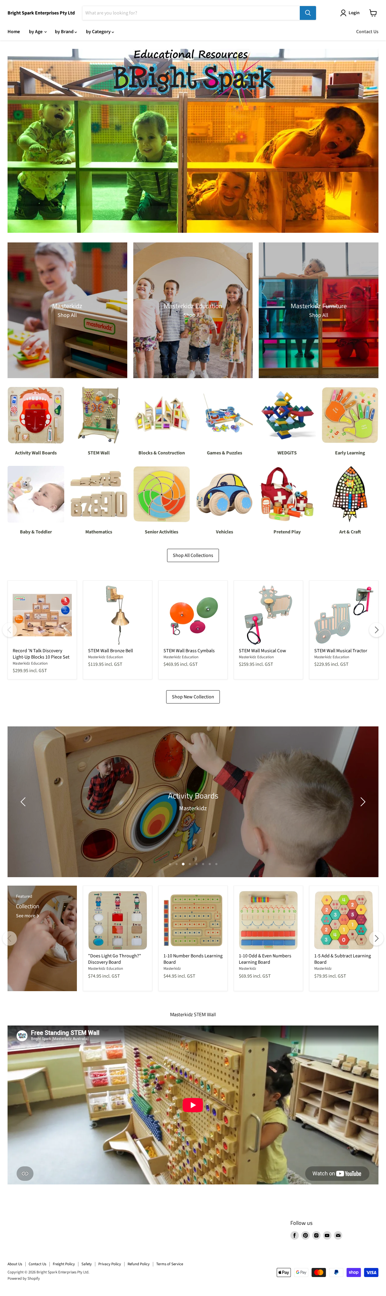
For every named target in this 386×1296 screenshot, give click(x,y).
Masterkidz (172, 968)
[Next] (376, 630)
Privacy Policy (109, 1264)
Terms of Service (169, 1264)
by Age (36, 31)
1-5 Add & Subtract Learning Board (342, 959)
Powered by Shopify (24, 1278)
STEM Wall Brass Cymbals (189, 650)
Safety (86, 1264)
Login (354, 13)
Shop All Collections (193, 555)
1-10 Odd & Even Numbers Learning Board (265, 959)
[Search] (308, 13)
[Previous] (9, 630)
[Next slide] (362, 802)
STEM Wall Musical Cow (262, 650)
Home (14, 31)
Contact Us (367, 31)
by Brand (64, 31)
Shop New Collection (193, 697)
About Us (15, 1264)
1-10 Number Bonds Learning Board (193, 959)
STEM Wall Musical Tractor (340, 650)
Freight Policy (64, 1264)
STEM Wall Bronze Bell (110, 650)
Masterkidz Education (30, 663)
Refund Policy (139, 1264)
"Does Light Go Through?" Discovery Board (114, 959)
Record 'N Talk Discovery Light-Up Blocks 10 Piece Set (41, 653)
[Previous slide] (24, 802)
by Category (99, 31)
